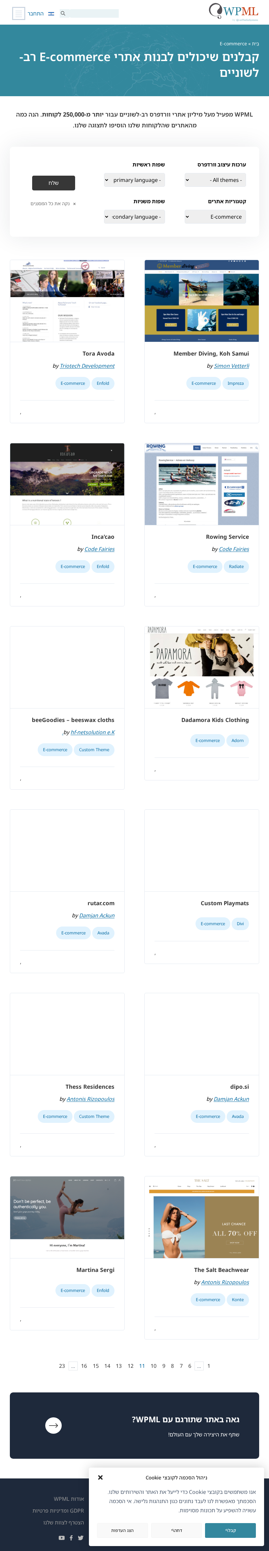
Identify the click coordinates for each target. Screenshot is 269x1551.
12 (131, 1365)
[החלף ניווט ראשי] (18, 13)
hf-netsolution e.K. (88, 732)
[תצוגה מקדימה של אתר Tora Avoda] (67, 301)
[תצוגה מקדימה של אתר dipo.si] (202, 1034)
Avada (103, 933)
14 (107, 1365)
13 (119, 1365)
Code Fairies (234, 549)
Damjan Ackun (96, 915)
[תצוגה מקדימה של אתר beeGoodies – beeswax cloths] (67, 667)
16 (84, 1365)
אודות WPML (69, 1498)
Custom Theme (94, 750)
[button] (100, 1477)
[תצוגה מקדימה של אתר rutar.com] (67, 851)
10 (153, 1365)
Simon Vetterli (231, 365)
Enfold (103, 383)
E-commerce (204, 383)
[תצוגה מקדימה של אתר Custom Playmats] (202, 851)
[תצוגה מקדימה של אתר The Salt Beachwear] (202, 1217)
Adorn (238, 740)
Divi (240, 924)
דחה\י (176, 1530)
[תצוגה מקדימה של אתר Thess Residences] (67, 1034)
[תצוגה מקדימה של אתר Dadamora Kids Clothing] (202, 667)
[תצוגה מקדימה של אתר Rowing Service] (202, 484)
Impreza (236, 383)
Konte (238, 1299)
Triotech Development (87, 365)
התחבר (36, 13)
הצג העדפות (122, 1530)
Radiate (236, 566)
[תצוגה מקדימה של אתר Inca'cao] (67, 484)
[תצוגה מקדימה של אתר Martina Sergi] (67, 1217)
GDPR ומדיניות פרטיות (58, 1510)
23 (62, 1365)
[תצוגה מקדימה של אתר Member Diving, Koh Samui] (202, 301)
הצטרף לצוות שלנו (63, 1522)
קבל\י (230, 1530)
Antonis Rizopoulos (90, 1099)
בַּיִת (255, 43)
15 (96, 1365)
